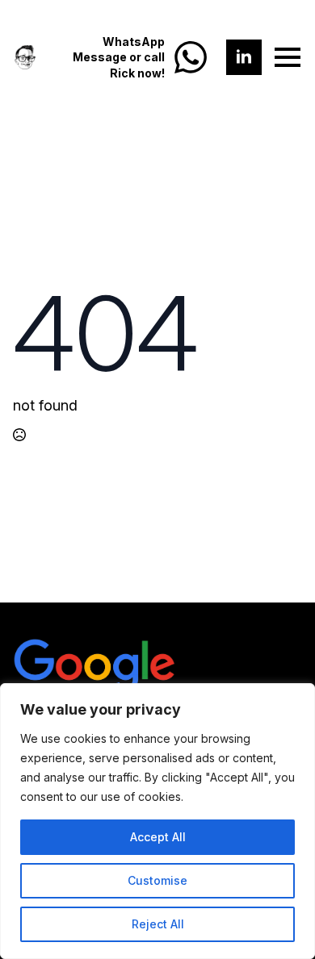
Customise (157, 880)
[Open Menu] (287, 57)
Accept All (158, 837)
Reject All (158, 924)
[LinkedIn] (244, 57)
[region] (157, 821)
